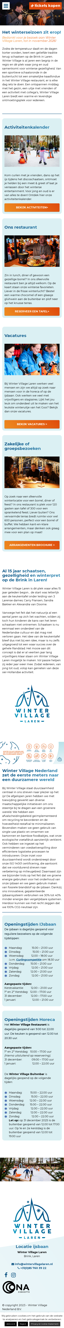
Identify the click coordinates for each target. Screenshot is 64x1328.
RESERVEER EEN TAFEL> (32, 311)
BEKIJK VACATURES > (32, 424)
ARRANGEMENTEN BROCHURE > (32, 545)
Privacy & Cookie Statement (44, 1324)
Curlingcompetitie (29, 959)
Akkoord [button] (10, 1324)
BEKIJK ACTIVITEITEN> (32, 207)
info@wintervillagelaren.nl (33, 1264)
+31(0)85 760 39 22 (33, 1268)
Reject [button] (23, 1324)
